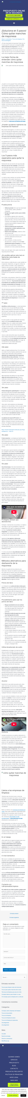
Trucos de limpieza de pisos (8, 1017)
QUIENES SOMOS (14, 1057)
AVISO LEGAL (14, 1077)
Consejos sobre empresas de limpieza (11, 1010)
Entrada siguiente (14, 917)
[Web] (14, 964)
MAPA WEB (14, 1080)
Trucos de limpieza (17, 39)
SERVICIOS (14, 1060)
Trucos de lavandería (7, 1013)
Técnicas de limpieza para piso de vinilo (11, 992)
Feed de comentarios (7, 1038)
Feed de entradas (6, 1036)
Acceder (4, 1033)
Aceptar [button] (23, 1095)
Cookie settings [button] (13, 1095)
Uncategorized (5, 1025)
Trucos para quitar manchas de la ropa (11, 989)
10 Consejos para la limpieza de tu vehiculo (12, 996)
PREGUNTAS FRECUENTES (14, 1071)
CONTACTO (14, 1068)
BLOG (14, 1065)
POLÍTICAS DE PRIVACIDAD (14, 1074)
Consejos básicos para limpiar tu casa (11, 994)
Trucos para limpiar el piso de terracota (11, 987)
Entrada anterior (14, 913)
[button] (14, 15)
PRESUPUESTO (14, 1063)
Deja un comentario (6, 39)
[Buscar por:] (14, 977)
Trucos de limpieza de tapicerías (10, 1020)
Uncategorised (5, 1022)
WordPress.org (5, 1040)
